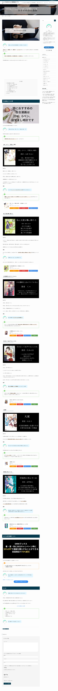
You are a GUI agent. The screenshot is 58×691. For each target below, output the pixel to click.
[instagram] (50, 0)
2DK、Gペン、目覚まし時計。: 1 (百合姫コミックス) (18, 203)
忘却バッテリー (46, 76)
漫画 (44, 57)
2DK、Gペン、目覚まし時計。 (13, 84)
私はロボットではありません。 (8, 680)
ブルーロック (46, 67)
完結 (45, 74)
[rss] (54, 0)
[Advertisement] (21, 70)
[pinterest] (51, 0)
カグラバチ (46, 62)
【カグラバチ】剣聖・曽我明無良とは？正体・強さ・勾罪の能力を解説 (48, 92)
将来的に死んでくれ (12, 90)
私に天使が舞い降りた (12, 85)
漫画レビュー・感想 (47, 81)
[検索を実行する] (55, 20)
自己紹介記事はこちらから (49, 47)
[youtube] (52, 0)
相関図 (45, 83)
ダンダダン (46, 64)
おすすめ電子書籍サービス (11, 91)
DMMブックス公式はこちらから (8, 579)
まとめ (8, 93)
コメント (5, 641)
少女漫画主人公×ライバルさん (13, 86)
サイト (5, 662)
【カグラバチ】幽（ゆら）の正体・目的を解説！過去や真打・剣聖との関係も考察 (48, 97)
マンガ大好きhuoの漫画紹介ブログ (10, 3)
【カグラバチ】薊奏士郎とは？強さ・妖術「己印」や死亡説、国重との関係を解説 (48, 94)
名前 (5, 655)
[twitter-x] (49, 0)
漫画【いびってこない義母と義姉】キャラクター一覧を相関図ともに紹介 (48, 103)
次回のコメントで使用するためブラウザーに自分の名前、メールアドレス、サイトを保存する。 (18, 665)
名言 (45, 69)
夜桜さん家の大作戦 (47, 71)
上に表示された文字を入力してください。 (10, 669)
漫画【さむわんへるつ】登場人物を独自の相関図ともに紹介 (48, 100)
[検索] (55, 0)
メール (5, 658)
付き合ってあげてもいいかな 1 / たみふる (16, 399)
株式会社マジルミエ (47, 78)
